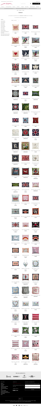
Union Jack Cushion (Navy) (15, 125)
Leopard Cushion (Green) (35, 98)
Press (1, 389)
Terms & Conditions (3, 390)
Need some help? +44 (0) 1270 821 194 (6, 1)
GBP (20, 398)
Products (13, 6)
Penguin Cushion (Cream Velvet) (35, 150)
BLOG (1, 394)
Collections (37, 6)
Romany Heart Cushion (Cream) (15, 45)
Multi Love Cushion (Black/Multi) (25, 216)
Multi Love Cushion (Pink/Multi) (15, 335)
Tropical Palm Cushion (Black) (25, 111)
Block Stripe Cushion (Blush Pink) (15, 348)
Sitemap (35, 400)
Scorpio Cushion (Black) (25, 137)
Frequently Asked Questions (4, 391)
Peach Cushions (3, 22)
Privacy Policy (2, 384)
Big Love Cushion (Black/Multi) (35, 216)
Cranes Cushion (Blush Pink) (35, 348)
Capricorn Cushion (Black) (25, 176)
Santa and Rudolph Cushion (15, 85)
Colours (23, 10)
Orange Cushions (3, 30)
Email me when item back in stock (5, 392)
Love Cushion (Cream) (15, 31)
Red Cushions (3, 23)
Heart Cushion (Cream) (15, 58)
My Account (38, 1)
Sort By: (12, 20)
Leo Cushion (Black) (15, 111)
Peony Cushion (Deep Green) (35, 335)
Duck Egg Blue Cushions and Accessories (5, 32)
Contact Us (2, 385)
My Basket (36, 3)
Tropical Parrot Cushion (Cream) (25, 150)
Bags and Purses (32, 6)
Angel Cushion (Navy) (36, 71)
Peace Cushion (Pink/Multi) (25, 229)
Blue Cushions (3, 27)
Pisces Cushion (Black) (15, 98)
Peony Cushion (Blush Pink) (35, 255)
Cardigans (22, 6)
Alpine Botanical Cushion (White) (35, 308)
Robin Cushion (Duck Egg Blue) (25, 125)
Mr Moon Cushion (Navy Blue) (25, 58)
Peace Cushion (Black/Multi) (15, 281)
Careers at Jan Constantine (4, 388)
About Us (2, 6)
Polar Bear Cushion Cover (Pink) (35, 189)
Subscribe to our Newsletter (4, 386)
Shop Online (26, 6)
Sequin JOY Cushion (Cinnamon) (15, 268)
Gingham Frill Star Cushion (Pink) (35, 295)
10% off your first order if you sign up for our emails (21, 8)
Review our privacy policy (28, 401)
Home (17, 10)
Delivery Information (3, 387)
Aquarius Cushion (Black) (15, 150)
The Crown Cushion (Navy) (15, 176)
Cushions (18, 6)
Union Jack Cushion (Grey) (25, 31)
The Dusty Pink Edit (8, 6)
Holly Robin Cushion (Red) (35, 125)
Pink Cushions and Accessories (5, 35)
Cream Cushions (3, 26)
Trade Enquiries (3, 393)
